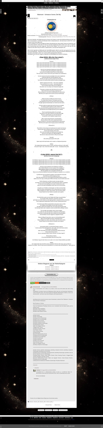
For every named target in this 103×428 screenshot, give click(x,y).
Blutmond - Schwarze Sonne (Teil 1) (54, 36)
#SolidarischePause (32, 10)
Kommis (44, 417)
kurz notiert (33, 6)
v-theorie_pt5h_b (49, 401)
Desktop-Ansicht (48, 410)
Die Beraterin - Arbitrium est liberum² (52, 268)
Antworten (35, 365)
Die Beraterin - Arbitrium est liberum (52, 269)
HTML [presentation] (48, 282)
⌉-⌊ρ (72, 417)
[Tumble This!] (74, 259)
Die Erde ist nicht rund (57, 34)
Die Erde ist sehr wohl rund (42, 35)
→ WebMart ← (73, 419)
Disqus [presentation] (37, 282)
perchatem (57, 6)
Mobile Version (41, 410)
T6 (74, 36)
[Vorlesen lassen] (0, 11)
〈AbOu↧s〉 (51, 3)
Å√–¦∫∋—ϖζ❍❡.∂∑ (51, 1)
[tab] (32, 283)
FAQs (54, 32)
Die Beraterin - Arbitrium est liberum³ (52, 266)
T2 (64, 36)
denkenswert (52, 6)
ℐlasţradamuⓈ (36, 286)
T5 (72, 36)
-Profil (36, 417)
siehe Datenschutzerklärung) (44, 278)
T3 (66, 36)
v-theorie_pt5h (42, 401)
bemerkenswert (62, 6)
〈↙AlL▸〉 (45, 3)
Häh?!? (65, 426)
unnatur (43, 6)
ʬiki (0, 1)
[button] (25, 15)
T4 (69, 36)
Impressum (55, 410)
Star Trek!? (61, 417)
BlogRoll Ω (55, 417)
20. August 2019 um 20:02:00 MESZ (48, 370)
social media (68, 6)
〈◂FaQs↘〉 (56, 3)
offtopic (29, 6)
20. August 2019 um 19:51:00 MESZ (49, 286)
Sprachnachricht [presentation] (42, 282)
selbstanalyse (39, 6)
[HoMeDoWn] (42, 3)
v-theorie (47, 6)
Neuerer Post (48, 404)
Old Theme (67, 417)
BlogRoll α (49, 417)
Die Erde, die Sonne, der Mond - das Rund (58, 35)
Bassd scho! (71, 426)
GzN (40, 417)
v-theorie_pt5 (36, 401)
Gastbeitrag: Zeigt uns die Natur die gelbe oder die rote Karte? (40, 9)
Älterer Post (57, 404)
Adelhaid (38, 370)
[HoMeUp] (60, 3)
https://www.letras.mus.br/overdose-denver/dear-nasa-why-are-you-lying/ (46, 254)
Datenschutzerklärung (63, 410)
